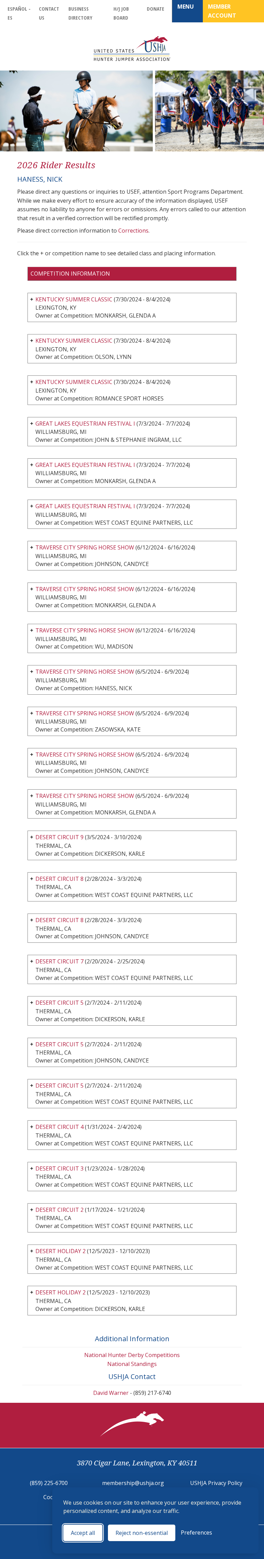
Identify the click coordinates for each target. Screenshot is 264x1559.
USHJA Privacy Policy (216, 1483)
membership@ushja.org (133, 1483)
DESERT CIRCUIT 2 (59, 1210)
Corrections (133, 230)
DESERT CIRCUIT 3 (59, 1168)
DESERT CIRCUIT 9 (59, 837)
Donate (155, 8)
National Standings (132, 1364)
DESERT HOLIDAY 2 (60, 1251)
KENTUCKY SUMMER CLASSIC (73, 299)
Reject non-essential (142, 1533)
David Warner (111, 1393)
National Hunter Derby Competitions (132, 1355)
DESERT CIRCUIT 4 (59, 1127)
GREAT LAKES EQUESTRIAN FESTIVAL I (85, 423)
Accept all (83, 1533)
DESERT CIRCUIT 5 (59, 1002)
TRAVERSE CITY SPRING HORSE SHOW (84, 547)
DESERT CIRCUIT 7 (59, 961)
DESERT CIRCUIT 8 (59, 879)
